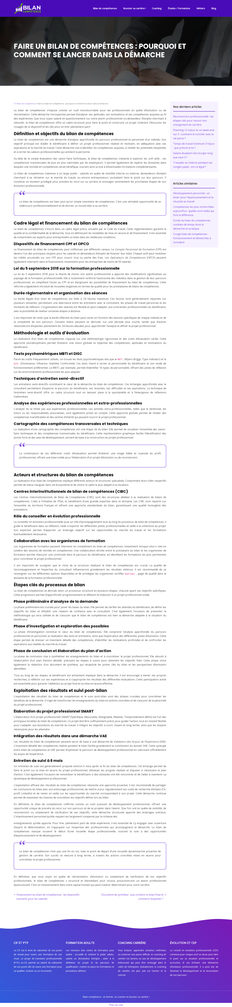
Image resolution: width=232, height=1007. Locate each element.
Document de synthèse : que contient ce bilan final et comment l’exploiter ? (132, 897)
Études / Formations (179, 8)
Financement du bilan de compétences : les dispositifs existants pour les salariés (48, 897)
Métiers (200, 8)
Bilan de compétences (105, 8)
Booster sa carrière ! (134, 8)
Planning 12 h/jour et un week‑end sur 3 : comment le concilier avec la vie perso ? (193, 134)
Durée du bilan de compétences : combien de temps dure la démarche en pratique (192, 224)
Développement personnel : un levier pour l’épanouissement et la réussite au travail (193, 197)
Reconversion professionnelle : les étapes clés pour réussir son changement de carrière (193, 120)
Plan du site (116, 1005)
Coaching (157, 8)
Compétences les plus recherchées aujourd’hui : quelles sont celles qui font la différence (193, 211)
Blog (213, 8)
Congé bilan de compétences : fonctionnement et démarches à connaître (192, 238)
